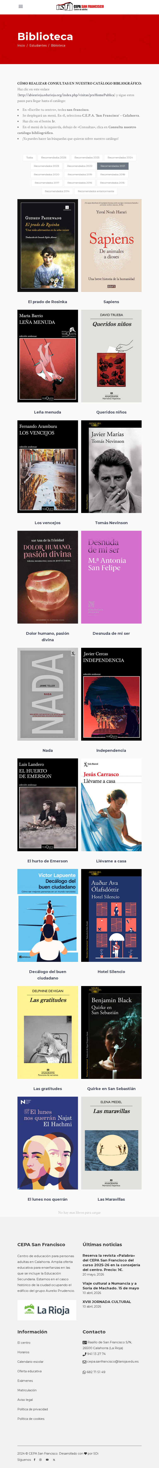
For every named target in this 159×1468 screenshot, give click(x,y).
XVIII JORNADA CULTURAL (107, 1302)
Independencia (111, 750)
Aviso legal (25, 1400)
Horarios (23, 1352)
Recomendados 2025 (87, 157)
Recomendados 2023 (46, 165)
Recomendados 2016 (79, 182)
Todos (29, 157)
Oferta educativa (29, 1371)
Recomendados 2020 (46, 174)
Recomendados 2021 (113, 165)
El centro (23, 1343)
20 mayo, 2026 (93, 1274)
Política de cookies (30, 1419)
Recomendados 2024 (120, 157)
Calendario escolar (30, 1362)
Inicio (21, 45)
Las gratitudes (48, 1089)
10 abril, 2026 (92, 1293)
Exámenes (25, 1381)
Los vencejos (47, 523)
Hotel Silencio (111, 972)
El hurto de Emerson (48, 861)
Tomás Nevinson (111, 523)
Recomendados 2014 (57, 191)
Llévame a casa (111, 861)
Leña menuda (47, 412)
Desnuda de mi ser (111, 633)
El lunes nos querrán (47, 1199)
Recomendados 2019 (80, 174)
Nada (48, 750)
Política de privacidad (32, 1409)
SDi (95, 1453)
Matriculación (27, 1390)
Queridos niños (111, 412)
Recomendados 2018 (112, 174)
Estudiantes (38, 45)
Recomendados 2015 (112, 182)
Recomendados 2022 (79, 165)
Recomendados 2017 (47, 182)
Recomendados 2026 (53, 157)
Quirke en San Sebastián (111, 1089)
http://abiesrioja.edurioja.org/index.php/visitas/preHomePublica (66, 95)
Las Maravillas (111, 1199)
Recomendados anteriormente (96, 191)
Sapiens (111, 302)
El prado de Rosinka (47, 302)
